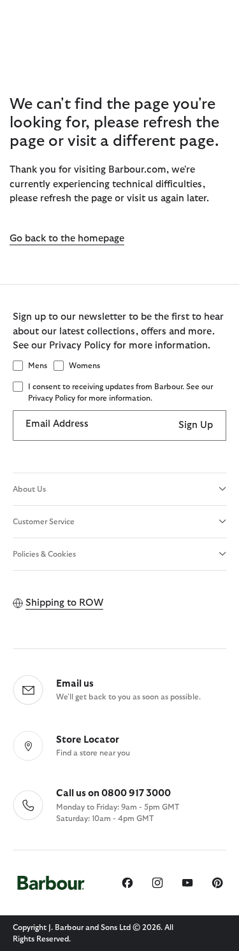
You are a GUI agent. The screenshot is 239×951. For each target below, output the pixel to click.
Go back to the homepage (67, 238)
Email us (75, 684)
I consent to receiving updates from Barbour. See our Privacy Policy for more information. (120, 392)
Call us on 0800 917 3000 (113, 793)
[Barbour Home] (51, 883)
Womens (84, 365)
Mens (37, 365)
